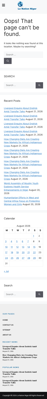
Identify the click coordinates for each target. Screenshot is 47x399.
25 (12, 258)
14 (28, 247)
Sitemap (6, 330)
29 (34, 258)
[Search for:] (23, 54)
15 (34, 247)
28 (28, 258)
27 (23, 258)
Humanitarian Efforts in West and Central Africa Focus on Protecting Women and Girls (22, 201)
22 (34, 252)
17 (6, 252)
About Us (7, 335)
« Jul (6, 271)
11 (12, 247)
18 (12, 252)
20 (23, 252)
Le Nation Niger (23, 395)
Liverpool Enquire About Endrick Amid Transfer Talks (20, 347)
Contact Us (8, 325)
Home (5, 320)
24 (6, 258)
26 (17, 258)
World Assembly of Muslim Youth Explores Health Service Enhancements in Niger (21, 186)
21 (28, 252)
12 (17, 247)
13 (23, 247)
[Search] (8, 61)
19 (17, 252)
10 (6, 247)
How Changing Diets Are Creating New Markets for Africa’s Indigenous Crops (23, 142)
